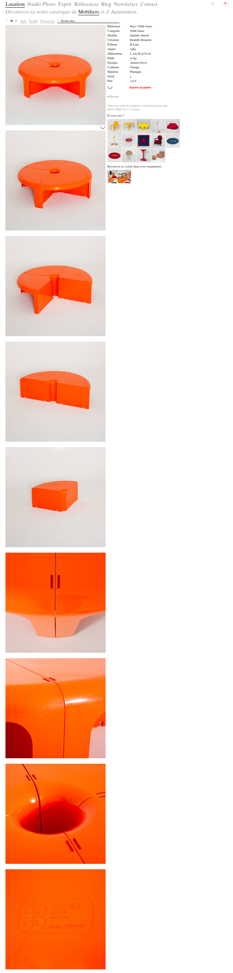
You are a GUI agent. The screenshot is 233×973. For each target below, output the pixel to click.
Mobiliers (88, 12)
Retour (114, 97)
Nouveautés (47, 21)
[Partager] (212, 4)
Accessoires (123, 12)
